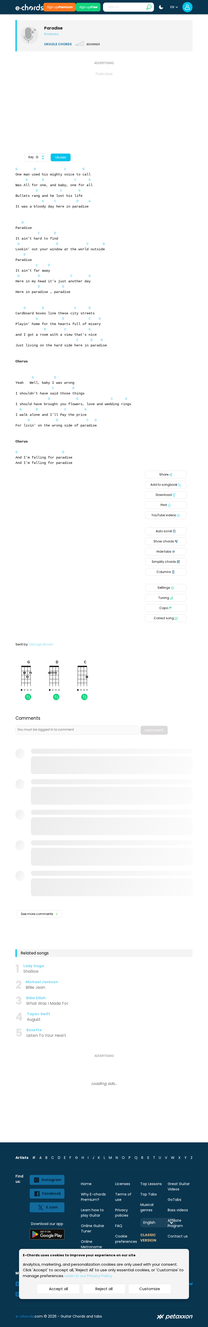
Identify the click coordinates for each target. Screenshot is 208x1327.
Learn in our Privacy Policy (88, 1275)
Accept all (58, 1288)
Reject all (104, 1288)
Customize (149, 1288)
